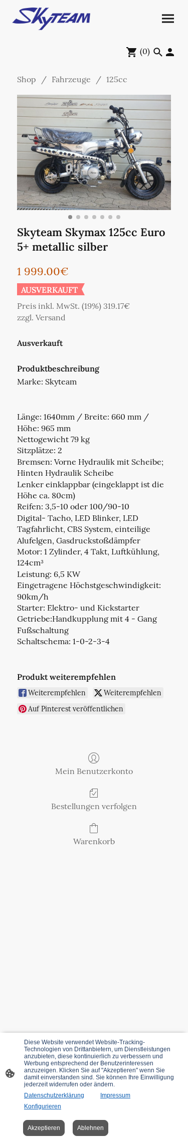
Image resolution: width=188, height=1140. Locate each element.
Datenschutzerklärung (54, 1095)
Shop (26, 79)
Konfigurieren (42, 1106)
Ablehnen (90, 1127)
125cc (116, 79)
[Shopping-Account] (170, 52)
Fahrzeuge (71, 79)
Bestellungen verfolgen (94, 806)
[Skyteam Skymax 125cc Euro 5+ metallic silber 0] (94, 152)
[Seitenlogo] (51, 19)
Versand (51, 317)
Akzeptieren (44, 1127)
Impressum (115, 1095)
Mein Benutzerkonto (94, 771)
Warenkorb (94, 841)
